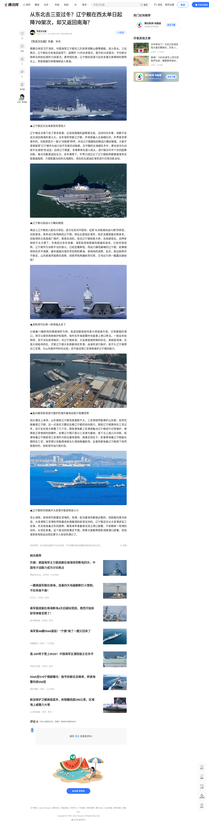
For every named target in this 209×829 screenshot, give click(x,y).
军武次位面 (35, 666)
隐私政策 (64, 808)
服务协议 (55, 808)
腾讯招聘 (90, 808)
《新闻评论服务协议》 (68, 721)
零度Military (35, 575)
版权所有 (82, 820)
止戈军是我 (35, 712)
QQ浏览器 (108, 808)
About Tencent (45, 808)
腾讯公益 (99, 808)
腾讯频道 (117, 808)
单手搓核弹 (35, 621)
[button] (171, 25)
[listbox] (78, 633)
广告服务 (81, 808)
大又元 (33, 598)
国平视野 (34, 689)
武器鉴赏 (34, 643)
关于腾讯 (34, 808)
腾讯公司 (74, 820)
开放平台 (73, 808)
